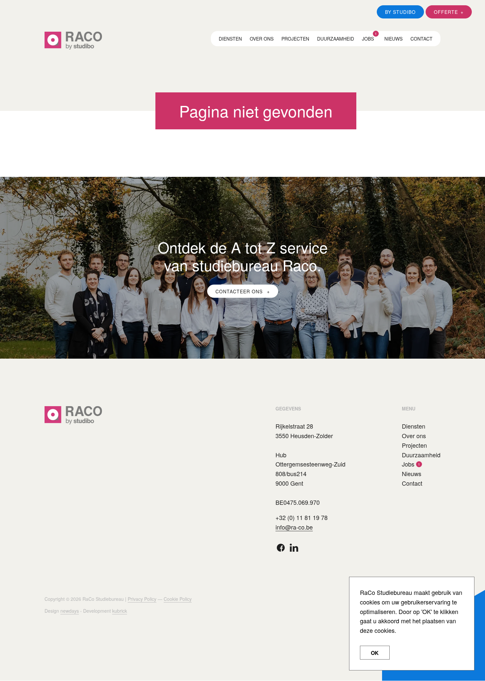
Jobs (368, 38)
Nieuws (393, 38)
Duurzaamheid (335, 38)
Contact (421, 38)
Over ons (262, 38)
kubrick (119, 610)
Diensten (230, 38)
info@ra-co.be (294, 527)
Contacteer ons (239, 291)
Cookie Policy (178, 599)
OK (375, 653)
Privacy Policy (142, 599)
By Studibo (400, 12)
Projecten (295, 38)
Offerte (446, 12)
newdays (69, 610)
